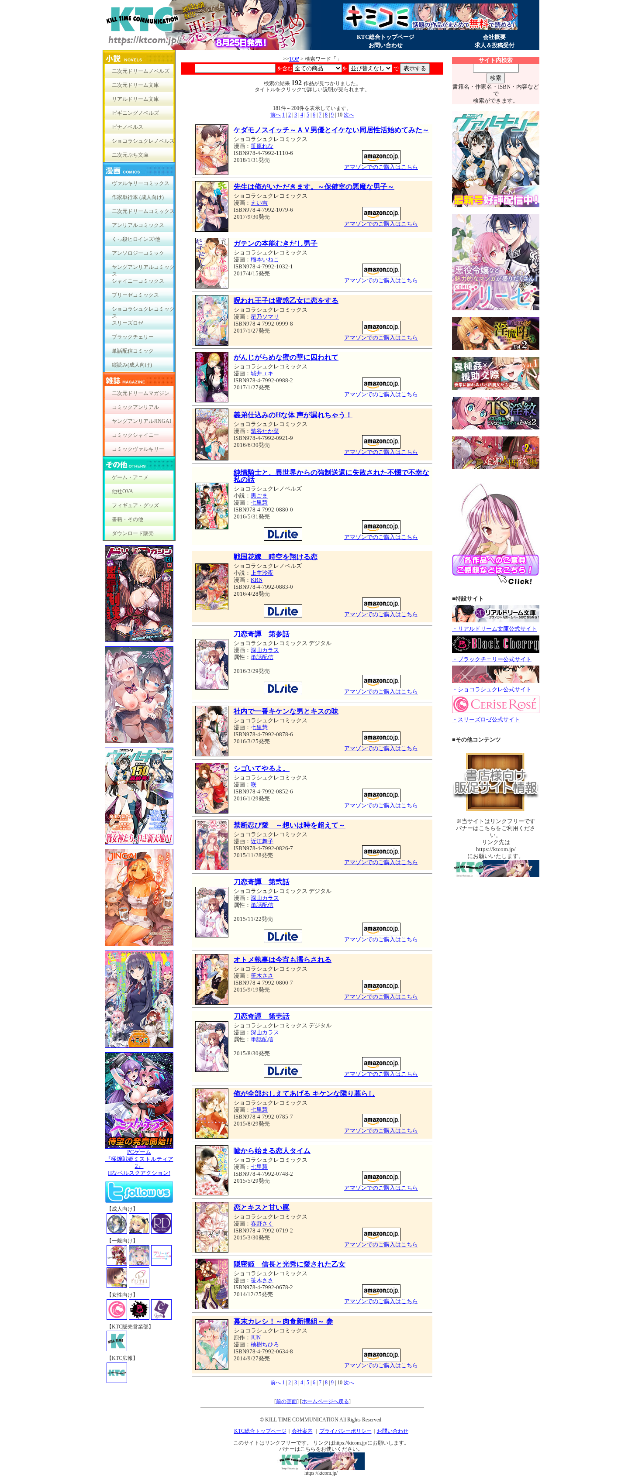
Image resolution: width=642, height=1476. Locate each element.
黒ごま (259, 495)
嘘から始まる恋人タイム (272, 1150)
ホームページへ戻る (325, 1401)
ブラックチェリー (133, 337)
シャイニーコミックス (138, 281)
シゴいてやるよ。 (262, 768)
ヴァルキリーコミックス (140, 183)
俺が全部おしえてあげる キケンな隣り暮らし (304, 1093)
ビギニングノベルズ (135, 113)
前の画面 (286, 1401)
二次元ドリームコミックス (143, 211)
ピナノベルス (127, 127)
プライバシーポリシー (345, 1431)
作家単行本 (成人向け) (138, 197)
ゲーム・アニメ (130, 477)
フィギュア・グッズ (135, 505)
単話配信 (262, 657)
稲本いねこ (265, 259)
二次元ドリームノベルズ (140, 71)
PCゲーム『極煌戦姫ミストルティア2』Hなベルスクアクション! (139, 1162)
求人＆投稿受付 (494, 45)
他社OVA (122, 491)
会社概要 (494, 37)
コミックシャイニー (135, 435)
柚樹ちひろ (265, 1344)
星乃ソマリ (265, 316)
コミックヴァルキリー (138, 449)
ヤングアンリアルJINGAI (141, 421)
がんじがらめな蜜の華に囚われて (286, 357)
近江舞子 (262, 841)
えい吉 (259, 202)
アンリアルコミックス (138, 225)
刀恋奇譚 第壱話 (262, 1016)
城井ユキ (262, 373)
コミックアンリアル (135, 407)
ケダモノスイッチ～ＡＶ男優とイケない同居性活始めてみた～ (331, 130)
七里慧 (259, 502)
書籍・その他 (127, 519)
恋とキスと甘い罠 (262, 1207)
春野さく (262, 1223)
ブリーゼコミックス (135, 295)
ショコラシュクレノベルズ (143, 141)
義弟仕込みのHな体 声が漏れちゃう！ (293, 415)
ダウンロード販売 (133, 533)
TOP (294, 59)
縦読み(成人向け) (132, 365)
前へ (275, 115)
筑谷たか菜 (265, 431)
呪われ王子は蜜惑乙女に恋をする (286, 300)
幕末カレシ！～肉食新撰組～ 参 (283, 1321)
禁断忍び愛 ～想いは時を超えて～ (289, 825)
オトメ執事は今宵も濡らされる (282, 959)
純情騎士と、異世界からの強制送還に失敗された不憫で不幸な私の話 (331, 476)
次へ (349, 115)
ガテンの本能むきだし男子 (276, 243)
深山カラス (265, 650)
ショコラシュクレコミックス (143, 311)
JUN (256, 1337)
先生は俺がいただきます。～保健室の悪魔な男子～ (314, 186)
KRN (256, 580)
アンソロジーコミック (138, 253)
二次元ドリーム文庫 (135, 85)
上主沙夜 (262, 573)
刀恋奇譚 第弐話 (262, 882)
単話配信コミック (133, 351)
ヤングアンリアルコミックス (143, 269)
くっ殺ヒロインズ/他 (136, 239)
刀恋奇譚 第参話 (262, 634)
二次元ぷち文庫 (130, 155)
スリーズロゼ (127, 323)
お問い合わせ (386, 45)
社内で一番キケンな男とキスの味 (286, 711)
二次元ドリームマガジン (140, 393)
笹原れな (262, 146)
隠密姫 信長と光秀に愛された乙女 (289, 1264)
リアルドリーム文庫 (135, 99)
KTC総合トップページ (385, 37)
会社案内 (302, 1431)
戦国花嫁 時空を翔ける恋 (276, 556)
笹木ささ (262, 975)
